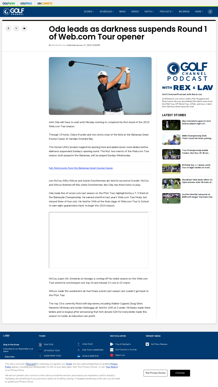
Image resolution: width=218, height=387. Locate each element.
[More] (210, 11)
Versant (31, 364)
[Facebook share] (8, 28)
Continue (180, 373)
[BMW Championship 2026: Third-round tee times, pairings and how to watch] (171, 140)
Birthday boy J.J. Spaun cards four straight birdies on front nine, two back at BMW (196, 166)
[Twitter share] (16, 28)
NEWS (122, 11)
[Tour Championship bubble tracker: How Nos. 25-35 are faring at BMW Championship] (171, 154)
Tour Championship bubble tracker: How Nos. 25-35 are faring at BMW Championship (196, 151)
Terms (69, 364)
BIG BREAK (184, 11)
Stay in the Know (11, 344)
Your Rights (112, 367)
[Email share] (24, 28)
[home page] (13, 11)
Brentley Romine (59, 45)
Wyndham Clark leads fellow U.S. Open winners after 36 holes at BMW (197, 181)
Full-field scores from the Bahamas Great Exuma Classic (81, 168)
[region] (109, 373)
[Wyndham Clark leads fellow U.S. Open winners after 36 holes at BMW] (171, 183)
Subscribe (10, 356)
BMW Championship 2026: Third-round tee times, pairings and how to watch (197, 137)
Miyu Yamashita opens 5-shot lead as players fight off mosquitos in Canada (196, 122)
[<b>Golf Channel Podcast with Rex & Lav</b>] (187, 76)
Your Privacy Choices (155, 373)
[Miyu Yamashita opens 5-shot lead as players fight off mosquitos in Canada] (171, 125)
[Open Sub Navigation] (94, 11)
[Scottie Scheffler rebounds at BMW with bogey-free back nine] (171, 198)
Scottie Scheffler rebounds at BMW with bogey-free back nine (197, 195)
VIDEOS (135, 11)
